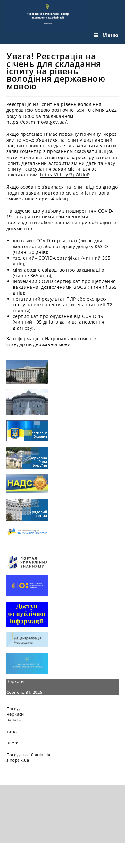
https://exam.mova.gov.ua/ (36, 122)
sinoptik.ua (17, 760)
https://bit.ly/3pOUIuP (64, 175)
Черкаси (15, 681)
